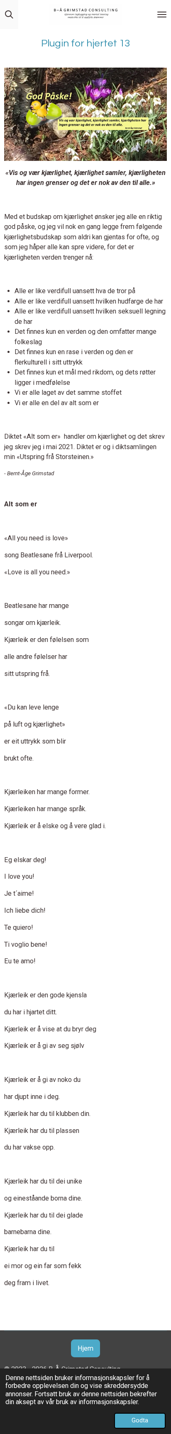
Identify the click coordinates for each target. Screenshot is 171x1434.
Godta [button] (140, 1420)
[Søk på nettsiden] (9, 14)
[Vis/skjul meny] (162, 14)
